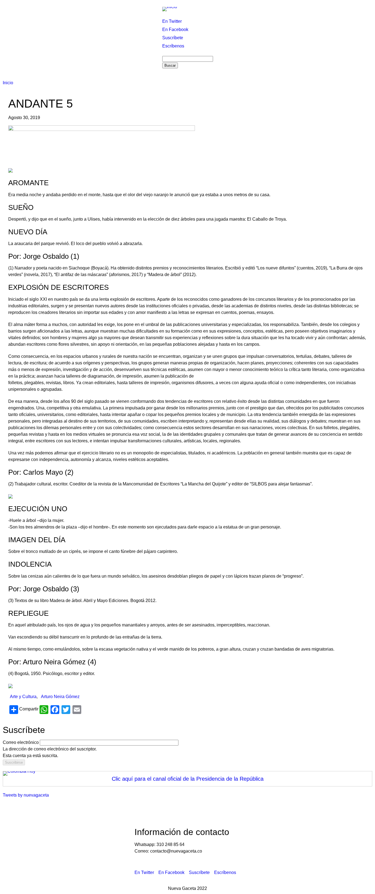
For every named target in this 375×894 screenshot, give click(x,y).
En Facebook (175, 29)
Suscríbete (172, 37)
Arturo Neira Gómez (60, 696)
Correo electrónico (21, 742)
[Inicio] (169, 8)
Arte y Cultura (23, 696)
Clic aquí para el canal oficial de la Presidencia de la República (188, 779)
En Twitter (172, 21)
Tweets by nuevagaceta (26, 795)
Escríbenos (173, 46)
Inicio (8, 82)
